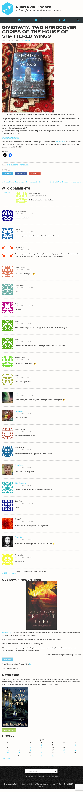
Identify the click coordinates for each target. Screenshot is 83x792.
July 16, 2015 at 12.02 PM (24, 232)
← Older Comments (9, 193)
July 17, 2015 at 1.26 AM (23, 324)
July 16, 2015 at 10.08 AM (38, 196)
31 (53, 755)
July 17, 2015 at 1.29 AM (23, 342)
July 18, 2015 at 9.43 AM (23, 486)
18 (64, 750)
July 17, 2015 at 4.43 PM (23, 360)
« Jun (4, 758)
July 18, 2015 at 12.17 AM (24, 396)
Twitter (7, 173)
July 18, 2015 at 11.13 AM (24, 504)
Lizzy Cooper (19, 411)
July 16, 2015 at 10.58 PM (24, 288)
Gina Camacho (20, 483)
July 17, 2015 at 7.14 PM (23, 378)
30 (41, 755)
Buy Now (7, 659)
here (31, 664)
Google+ (34, 173)
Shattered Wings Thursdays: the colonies (65, 182)
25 (64, 752)
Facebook (21, 173)
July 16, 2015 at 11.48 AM (24, 214)
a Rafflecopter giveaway (10, 137)
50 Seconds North (26, 784)
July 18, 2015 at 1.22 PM (23, 540)
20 (8, 752)
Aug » (9, 758)
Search (62, 20)
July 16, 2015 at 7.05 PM (23, 270)
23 (41, 752)
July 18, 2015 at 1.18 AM (23, 414)
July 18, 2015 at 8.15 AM (23, 450)
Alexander (18, 537)
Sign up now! (8, 730)
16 (41, 750)
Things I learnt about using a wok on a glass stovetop (21, 182)
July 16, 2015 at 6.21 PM (23, 250)
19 (75, 750)
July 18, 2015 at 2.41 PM (23, 558)
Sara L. (17, 393)
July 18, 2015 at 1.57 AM (23, 432)
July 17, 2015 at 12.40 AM (24, 306)
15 (30, 750)
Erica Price (19, 465)
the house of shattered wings (18, 165)
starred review (61, 141)
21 (19, 752)
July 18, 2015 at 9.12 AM (23, 468)
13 (8, 750)
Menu (20, 20)
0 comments (25, 40)
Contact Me (53, 776)
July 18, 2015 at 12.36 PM (24, 522)
